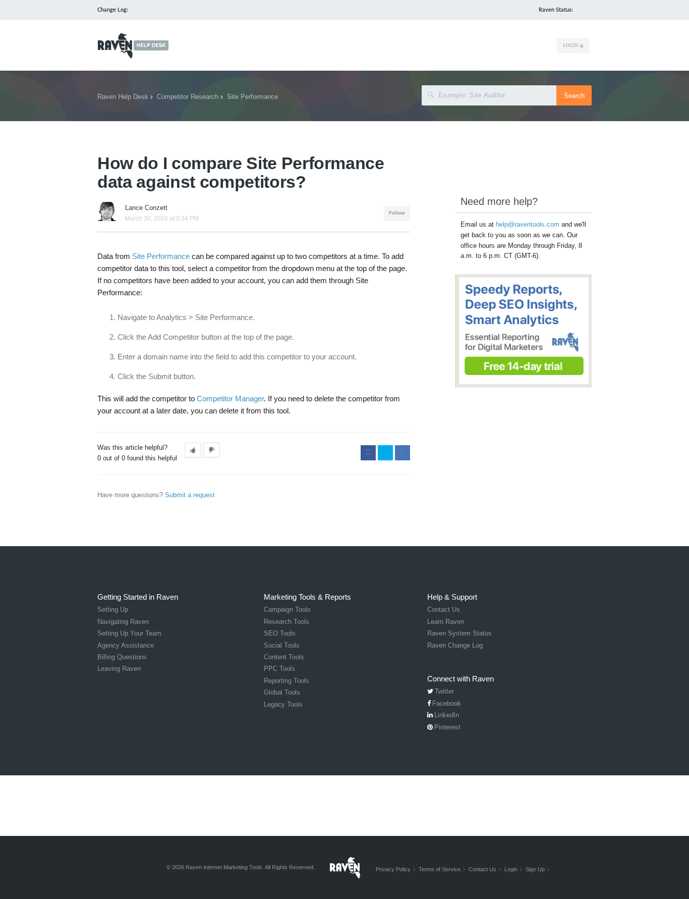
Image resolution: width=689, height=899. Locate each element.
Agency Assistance (125, 645)
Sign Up (535, 869)
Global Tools (282, 692)
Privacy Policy (393, 869)
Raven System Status (459, 633)
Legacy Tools (283, 704)
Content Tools (284, 657)
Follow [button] (397, 213)
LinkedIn (402, 452)
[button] (193, 450)
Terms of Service (440, 869)
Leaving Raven (119, 668)
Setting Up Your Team (129, 633)
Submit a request (190, 495)
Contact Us (443, 609)
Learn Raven (445, 621)
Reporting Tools (286, 680)
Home (132, 46)
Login (570, 45)
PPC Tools (279, 668)
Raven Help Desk (122, 96)
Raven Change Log (455, 645)
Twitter (385, 452)
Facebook (368, 452)
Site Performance (252, 96)
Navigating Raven (123, 621)
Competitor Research (187, 96)
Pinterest (447, 727)
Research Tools (286, 621)
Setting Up (112, 609)
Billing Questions (122, 657)
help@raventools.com (527, 224)
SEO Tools (280, 633)
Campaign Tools (287, 609)
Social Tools (282, 645)
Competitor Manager (230, 398)
